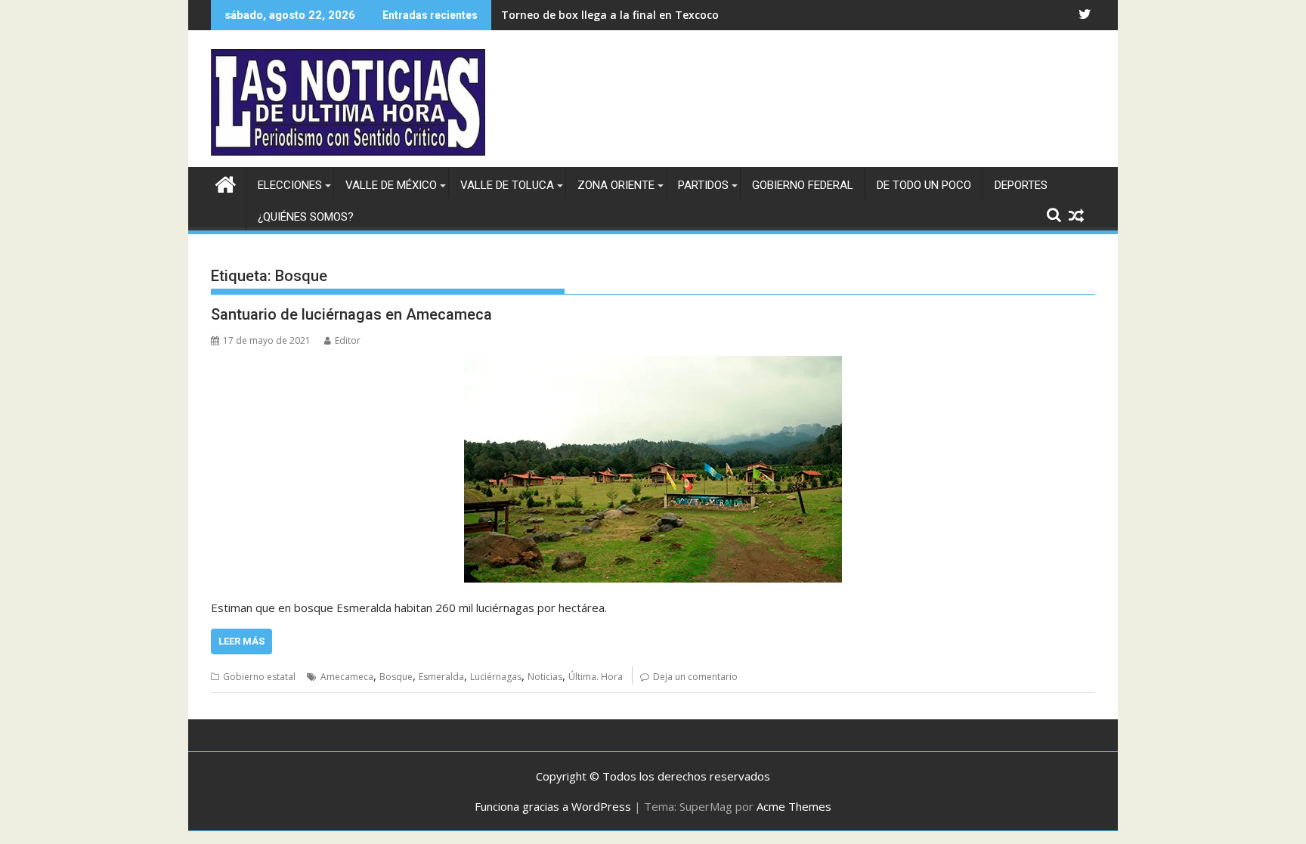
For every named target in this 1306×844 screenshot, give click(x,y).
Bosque (396, 676)
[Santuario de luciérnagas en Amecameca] (653, 469)
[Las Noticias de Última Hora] (226, 182)
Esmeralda (441, 676)
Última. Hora (595, 676)
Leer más (241, 641)
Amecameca (346, 676)
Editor (348, 340)
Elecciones (290, 185)
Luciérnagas (495, 676)
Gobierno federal (802, 185)
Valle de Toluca (507, 185)
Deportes (1021, 185)
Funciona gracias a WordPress (553, 806)
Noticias (545, 676)
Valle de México (391, 185)
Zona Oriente (616, 185)
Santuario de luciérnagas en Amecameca (351, 314)
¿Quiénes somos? (306, 217)
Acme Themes (794, 806)
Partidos (703, 185)
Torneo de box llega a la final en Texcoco (610, 15)
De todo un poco (924, 185)
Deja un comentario (695, 676)
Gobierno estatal (259, 676)
